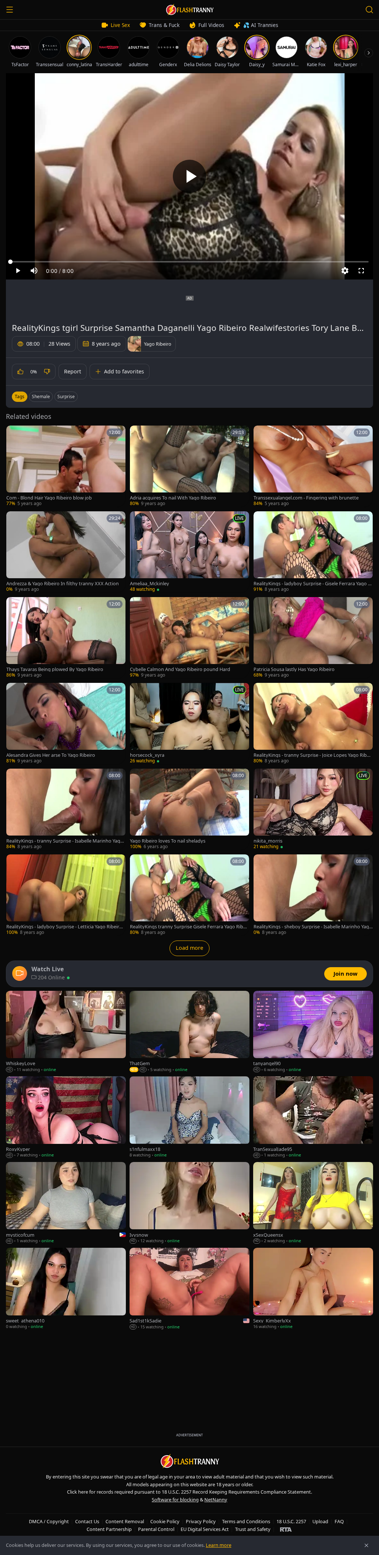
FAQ (339, 1521)
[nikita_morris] (313, 809)
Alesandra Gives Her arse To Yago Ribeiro (50, 755)
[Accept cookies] (366, 1545)
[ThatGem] (189, 1032)
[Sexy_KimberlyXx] (313, 1289)
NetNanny (215, 1499)
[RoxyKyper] (66, 1117)
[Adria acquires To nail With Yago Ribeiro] (189, 466)
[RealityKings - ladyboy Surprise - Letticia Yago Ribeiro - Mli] (65, 895)
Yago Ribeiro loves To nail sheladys (167, 841)
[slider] (189, 261)
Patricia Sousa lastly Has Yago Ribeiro (294, 669)
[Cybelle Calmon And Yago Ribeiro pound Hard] (189, 637)
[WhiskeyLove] (66, 1032)
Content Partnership (109, 1529)
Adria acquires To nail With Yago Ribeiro (173, 497)
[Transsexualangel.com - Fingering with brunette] (313, 466)
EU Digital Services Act (205, 1529)
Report (72, 371)
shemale (41, 396)
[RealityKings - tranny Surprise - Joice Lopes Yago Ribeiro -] (313, 723)
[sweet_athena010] (66, 1289)
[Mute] (34, 270)
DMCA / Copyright (49, 1521)
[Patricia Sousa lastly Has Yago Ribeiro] (313, 637)
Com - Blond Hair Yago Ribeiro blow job (49, 497)
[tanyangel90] (313, 1032)
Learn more (218, 1545)
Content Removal (124, 1521)
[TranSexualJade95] (313, 1117)
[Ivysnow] (189, 1203)
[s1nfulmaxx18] (189, 1117)
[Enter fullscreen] (361, 270)
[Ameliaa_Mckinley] (189, 552)
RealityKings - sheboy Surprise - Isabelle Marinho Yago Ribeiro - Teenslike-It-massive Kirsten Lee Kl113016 (313, 926)
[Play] (189, 176)
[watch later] (14, 433)
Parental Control (156, 1529)
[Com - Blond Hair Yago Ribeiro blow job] (65, 466)
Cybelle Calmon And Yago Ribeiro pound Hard (180, 669)
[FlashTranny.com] (189, 10)
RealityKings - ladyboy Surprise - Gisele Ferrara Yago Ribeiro (313, 583)
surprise (66, 396)
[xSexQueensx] (313, 1203)
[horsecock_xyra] (189, 723)
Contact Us (87, 1521)
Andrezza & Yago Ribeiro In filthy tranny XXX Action (62, 583)
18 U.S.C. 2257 (291, 1521)
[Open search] (369, 9)
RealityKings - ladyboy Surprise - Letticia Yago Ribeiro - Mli (65, 926)
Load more (189, 947)
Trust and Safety (253, 1529)
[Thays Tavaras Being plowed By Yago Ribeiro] (65, 637)
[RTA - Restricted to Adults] (286, 1529)
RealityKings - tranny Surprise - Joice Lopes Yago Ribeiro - (313, 755)
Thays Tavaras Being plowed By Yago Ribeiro (54, 669)
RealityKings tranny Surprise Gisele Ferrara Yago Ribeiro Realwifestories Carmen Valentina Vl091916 (189, 926)
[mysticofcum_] (66, 1203)
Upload (320, 1521)
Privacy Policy (201, 1521)
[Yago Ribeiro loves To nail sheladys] (189, 809)
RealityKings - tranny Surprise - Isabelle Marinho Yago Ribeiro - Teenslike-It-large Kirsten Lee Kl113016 (64, 841)
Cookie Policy (165, 1521)
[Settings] (345, 270)
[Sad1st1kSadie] (189, 1289)
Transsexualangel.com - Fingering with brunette (306, 497)
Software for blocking (175, 1499)
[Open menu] (9, 9)
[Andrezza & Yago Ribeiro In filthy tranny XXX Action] (65, 552)
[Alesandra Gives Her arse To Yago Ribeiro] (65, 723)
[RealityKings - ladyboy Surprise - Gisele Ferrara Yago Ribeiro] (313, 552)
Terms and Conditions (246, 1521)
